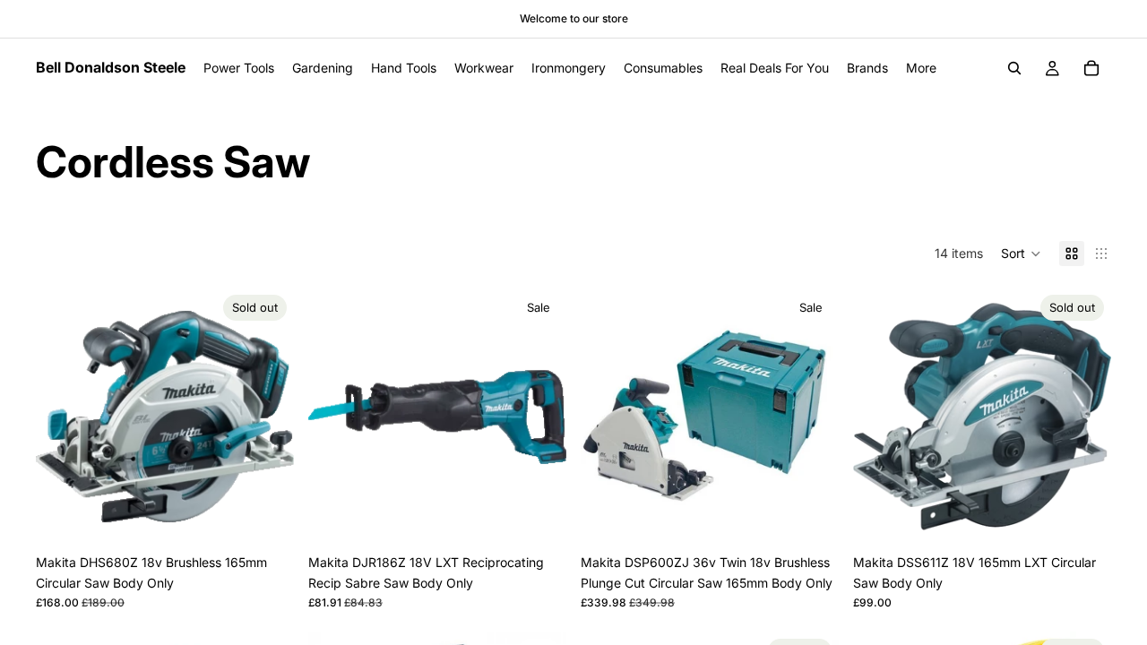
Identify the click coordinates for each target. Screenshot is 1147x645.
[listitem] (921, 68)
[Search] (1014, 68)
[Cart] (1091, 68)
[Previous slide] (63, 416)
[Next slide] (267, 416)
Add (554, 517)
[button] (1021, 253)
